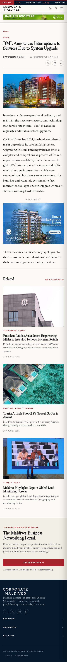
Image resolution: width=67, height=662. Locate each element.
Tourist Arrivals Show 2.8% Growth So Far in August (30, 415)
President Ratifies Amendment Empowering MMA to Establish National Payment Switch (30, 337)
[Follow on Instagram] (19, 611)
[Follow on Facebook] (5, 611)
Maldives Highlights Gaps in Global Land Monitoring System (28, 489)
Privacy (9, 656)
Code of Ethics (21, 656)
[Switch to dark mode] (50, 8)
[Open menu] (61, 8)
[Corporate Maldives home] (12, 8)
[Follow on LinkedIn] (26, 611)
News (6, 31)
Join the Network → (33, 562)
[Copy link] (61, 63)
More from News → (54, 280)
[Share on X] (48, 63)
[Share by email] (54, 63)
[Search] (56, 8)
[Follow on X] (12, 611)
